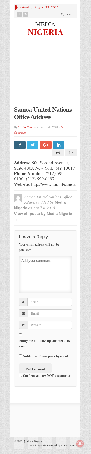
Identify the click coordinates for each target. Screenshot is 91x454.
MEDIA (45, 24)
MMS (73, 445)
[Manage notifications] (80, 443)
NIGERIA (45, 31)
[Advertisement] (45, 76)
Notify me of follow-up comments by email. (44, 343)
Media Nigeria (27, 127)
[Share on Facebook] (20, 145)
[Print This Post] (57, 152)
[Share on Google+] (46, 145)
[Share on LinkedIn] (59, 145)
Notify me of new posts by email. (46, 356)
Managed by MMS (57, 445)
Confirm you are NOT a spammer (46, 375)
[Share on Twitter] (33, 145)
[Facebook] (20, 14)
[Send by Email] (70, 152)
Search (69, 14)
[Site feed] (25, 14)
